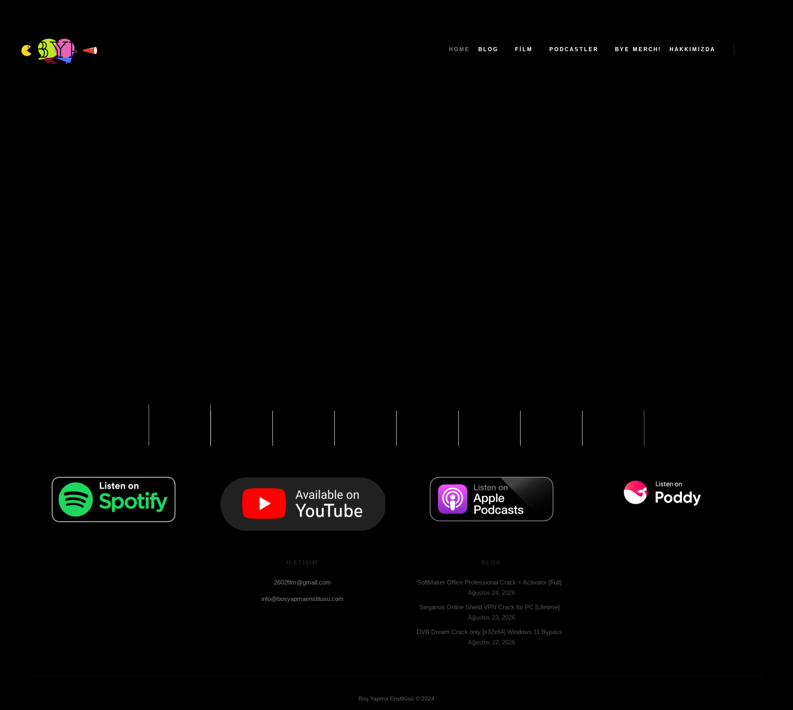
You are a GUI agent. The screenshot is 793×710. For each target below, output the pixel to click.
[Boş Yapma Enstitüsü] (58, 49)
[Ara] (748, 49)
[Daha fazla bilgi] (762, 49)
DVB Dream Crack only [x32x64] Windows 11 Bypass (489, 631)
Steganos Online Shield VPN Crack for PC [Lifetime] (489, 607)
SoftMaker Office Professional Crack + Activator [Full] (489, 582)
